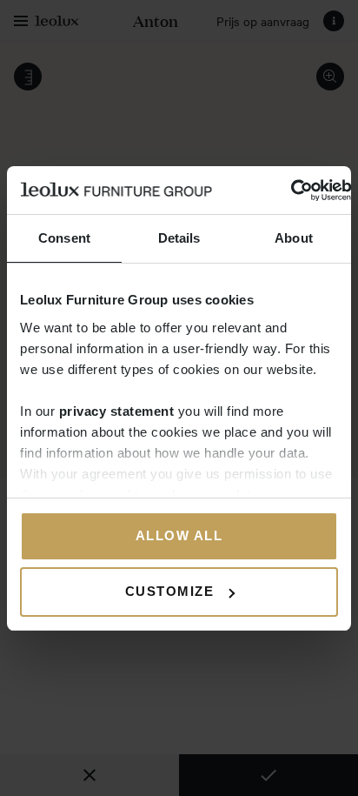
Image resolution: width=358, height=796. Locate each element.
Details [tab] (179, 238)
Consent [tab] (64, 238)
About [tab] (294, 238)
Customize (170, 591)
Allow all (179, 535)
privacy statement (117, 411)
